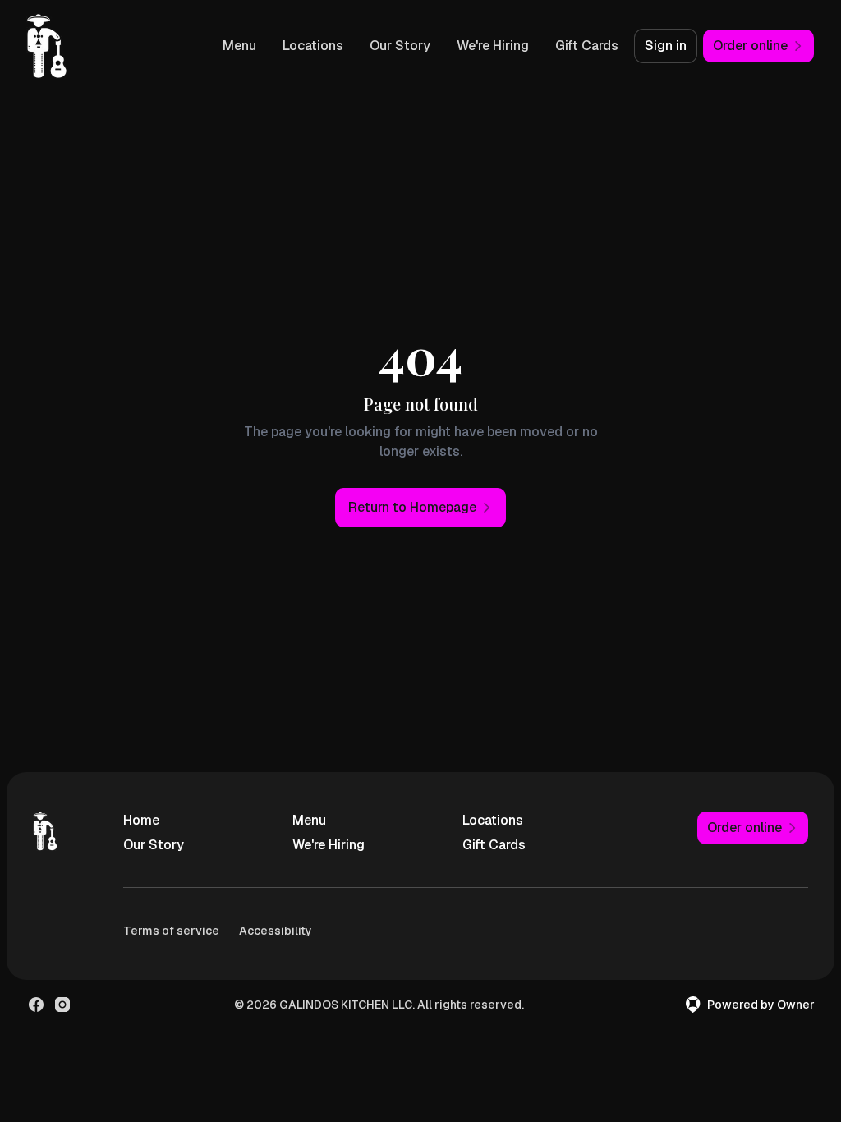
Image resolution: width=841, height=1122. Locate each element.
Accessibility (275, 930)
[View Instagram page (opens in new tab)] (62, 1004)
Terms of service (171, 930)
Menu (239, 45)
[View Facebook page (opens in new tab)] (36, 1004)
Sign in (666, 45)
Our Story (400, 45)
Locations (313, 45)
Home (141, 820)
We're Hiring (493, 45)
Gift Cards (586, 45)
